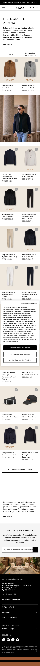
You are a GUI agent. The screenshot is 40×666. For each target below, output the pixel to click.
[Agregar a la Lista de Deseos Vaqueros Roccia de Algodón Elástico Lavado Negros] (36, 189)
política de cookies (30, 339)
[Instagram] (8, 639)
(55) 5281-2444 (10, 590)
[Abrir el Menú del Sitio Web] (3, 7)
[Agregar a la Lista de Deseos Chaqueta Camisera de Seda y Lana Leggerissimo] (36, 427)
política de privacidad (12, 341)
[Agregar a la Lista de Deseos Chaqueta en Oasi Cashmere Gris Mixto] (36, 60)
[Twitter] (3, 639)
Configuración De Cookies (20, 354)
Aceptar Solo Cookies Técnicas (20, 360)
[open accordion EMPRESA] (36, 612)
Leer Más (7, 44)
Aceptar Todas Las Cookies (20, 348)
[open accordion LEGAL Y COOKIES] (36, 618)
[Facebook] (13, 639)
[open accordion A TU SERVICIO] (36, 607)
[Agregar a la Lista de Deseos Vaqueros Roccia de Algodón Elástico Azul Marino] (36, 267)
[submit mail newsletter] (35, 549)
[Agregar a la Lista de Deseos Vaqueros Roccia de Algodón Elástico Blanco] (16, 267)
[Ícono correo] (30, 8)
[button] (8, 7)
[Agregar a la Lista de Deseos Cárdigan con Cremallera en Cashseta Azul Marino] (16, 149)
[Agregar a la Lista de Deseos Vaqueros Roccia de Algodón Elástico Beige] (16, 229)
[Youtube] (17, 639)
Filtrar (9, 54)
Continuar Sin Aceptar (29, 303)
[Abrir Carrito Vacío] (37, 7)
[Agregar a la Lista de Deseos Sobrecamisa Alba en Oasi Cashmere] (16, 60)
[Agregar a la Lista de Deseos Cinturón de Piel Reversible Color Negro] (16, 389)
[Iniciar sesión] (33, 8)
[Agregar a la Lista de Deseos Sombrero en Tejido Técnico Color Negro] (36, 389)
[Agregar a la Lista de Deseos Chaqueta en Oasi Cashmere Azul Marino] (16, 427)
